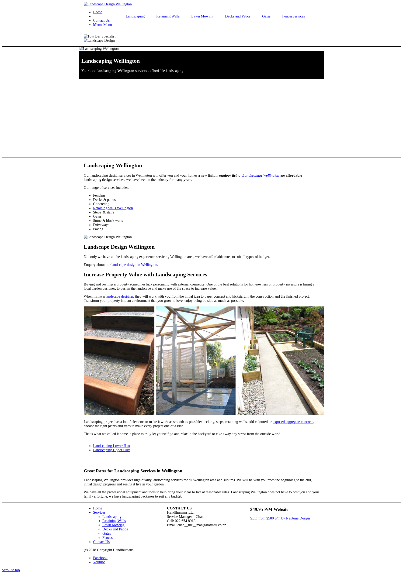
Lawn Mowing (202, 16)
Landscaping (135, 16)
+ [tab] (85, 462)
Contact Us (101, 542)
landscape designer (119, 296)
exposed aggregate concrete (293, 422)
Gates (266, 16)
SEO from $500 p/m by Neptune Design (280, 518)
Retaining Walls (168, 16)
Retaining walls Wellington (113, 208)
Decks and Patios (237, 16)
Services (99, 512)
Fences (287, 16)
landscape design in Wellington (134, 265)
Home (97, 508)
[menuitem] (206, 12)
